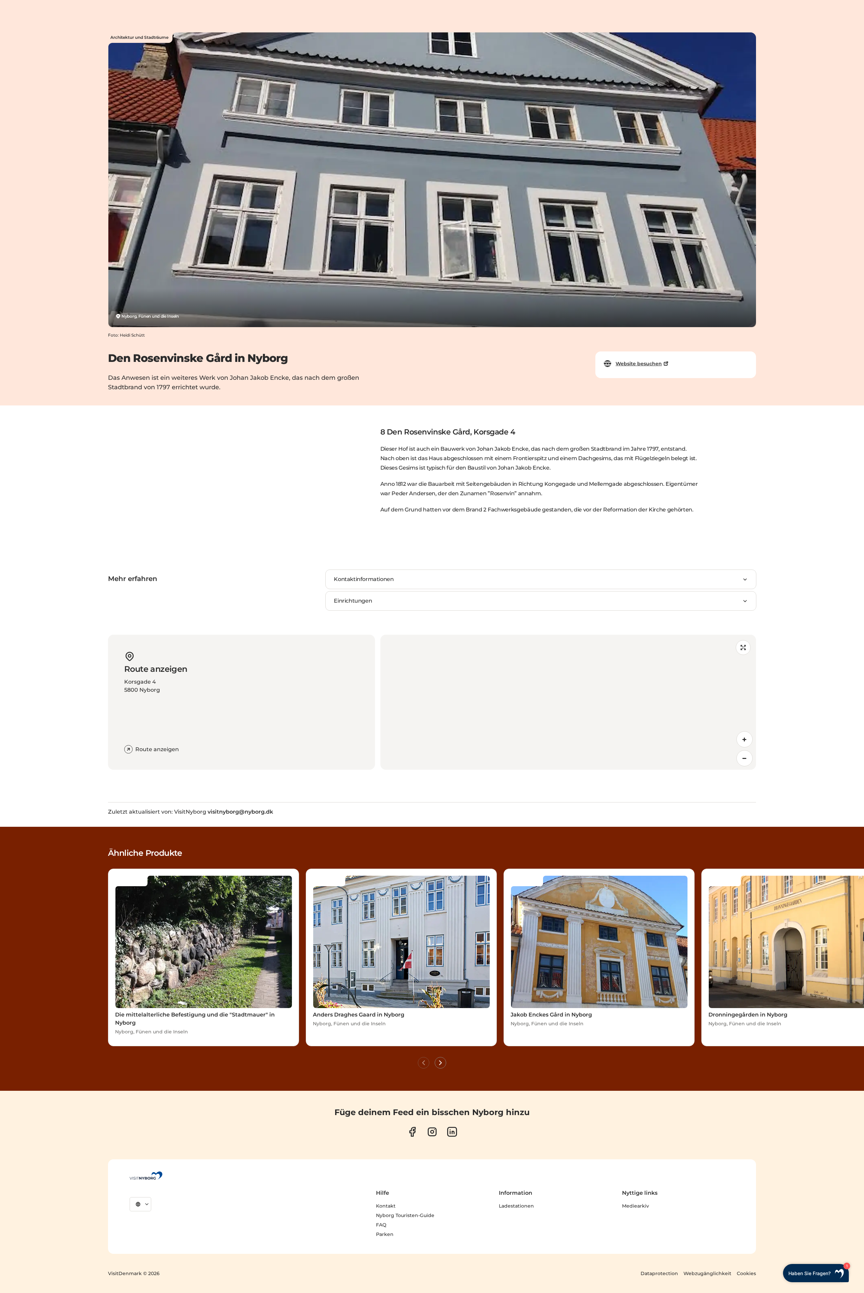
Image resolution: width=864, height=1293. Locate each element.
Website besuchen (639, 364)
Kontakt (386, 1206)
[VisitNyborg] (146, 1175)
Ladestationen (516, 1206)
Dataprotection (659, 1273)
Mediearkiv (635, 1206)
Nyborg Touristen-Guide (405, 1215)
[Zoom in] (744, 739)
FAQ (381, 1225)
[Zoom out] (744, 758)
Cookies (746, 1273)
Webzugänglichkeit (707, 1273)
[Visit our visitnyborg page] (412, 1132)
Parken (385, 1234)
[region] (568, 702)
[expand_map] (743, 647)
